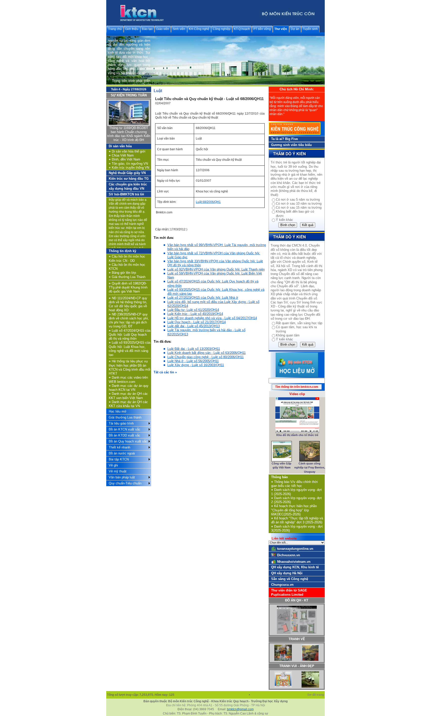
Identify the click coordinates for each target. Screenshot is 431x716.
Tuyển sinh (310, 29)
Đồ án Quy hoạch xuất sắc (128, 441)
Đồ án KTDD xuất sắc (124, 435)
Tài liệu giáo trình (121, 423)
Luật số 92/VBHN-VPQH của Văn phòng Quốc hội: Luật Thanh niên (216, 269)
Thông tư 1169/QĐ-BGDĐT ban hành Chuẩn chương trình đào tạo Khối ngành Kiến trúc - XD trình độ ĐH (128, 134)
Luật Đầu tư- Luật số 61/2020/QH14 (193, 310)
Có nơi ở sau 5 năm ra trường (298, 199)
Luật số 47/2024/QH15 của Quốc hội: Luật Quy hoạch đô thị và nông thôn (129, 335)
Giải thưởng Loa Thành (127, 277)
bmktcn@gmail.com (240, 709)
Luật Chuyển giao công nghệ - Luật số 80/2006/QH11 (205, 357)
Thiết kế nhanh (119, 447)
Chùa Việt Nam (121, 155)
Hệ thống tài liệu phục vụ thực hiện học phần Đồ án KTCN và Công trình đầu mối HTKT (129, 367)
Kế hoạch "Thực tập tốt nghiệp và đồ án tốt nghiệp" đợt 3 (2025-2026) (297, 520)
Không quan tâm (288, 335)
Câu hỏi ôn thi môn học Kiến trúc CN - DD (127, 258)
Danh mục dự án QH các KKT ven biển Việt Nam (128, 396)
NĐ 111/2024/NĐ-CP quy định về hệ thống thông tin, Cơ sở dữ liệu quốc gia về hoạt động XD (128, 304)
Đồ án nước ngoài (122, 453)
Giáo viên (162, 29)
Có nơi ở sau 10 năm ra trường (299, 203)
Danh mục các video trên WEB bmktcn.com (128, 379)
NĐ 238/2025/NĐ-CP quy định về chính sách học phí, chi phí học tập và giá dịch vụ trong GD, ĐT (129, 320)
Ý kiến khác (284, 220)
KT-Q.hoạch (242, 29)
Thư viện (280, 29)
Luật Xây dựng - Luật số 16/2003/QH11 (195, 365)
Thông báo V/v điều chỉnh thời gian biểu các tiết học (294, 484)
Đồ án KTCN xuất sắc (124, 429)
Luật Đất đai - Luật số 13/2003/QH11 (193, 349)
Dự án (295, 29)
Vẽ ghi (113, 465)
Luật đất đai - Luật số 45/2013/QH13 (193, 326)
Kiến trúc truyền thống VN (129, 167)
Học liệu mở (117, 411)
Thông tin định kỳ (122, 251)
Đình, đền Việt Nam (124, 159)
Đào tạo (147, 29)
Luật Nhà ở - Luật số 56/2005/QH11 (193, 361)
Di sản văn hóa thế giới (127, 151)
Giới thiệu (131, 29)
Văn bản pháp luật (122, 477)
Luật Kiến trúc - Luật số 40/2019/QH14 (195, 314)
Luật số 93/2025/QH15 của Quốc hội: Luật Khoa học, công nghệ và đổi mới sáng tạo (129, 349)
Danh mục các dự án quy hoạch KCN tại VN (128, 388)
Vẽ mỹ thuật (117, 471)
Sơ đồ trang (316, 695)
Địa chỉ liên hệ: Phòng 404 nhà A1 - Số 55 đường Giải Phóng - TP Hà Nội (215, 705)
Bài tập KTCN (119, 459)
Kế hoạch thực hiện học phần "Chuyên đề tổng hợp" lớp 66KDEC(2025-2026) (294, 510)
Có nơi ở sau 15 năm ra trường (299, 207)
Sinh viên (179, 29)
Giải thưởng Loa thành (125, 417)
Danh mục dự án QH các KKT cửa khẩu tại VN (128, 404)
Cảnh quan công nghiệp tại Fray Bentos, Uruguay (309, 467)
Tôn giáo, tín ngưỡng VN (128, 163)
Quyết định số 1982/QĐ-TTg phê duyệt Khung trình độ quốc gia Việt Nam (128, 287)
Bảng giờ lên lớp (122, 273)
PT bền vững (262, 29)
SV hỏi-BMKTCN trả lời (126, 194)
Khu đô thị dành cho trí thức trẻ (297, 434)
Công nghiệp (221, 29)
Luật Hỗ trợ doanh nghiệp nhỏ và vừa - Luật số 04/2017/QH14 (212, 318)
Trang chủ (115, 29)
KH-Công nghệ (199, 29)
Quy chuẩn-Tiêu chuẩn (125, 483)
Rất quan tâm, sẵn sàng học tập (299, 323)
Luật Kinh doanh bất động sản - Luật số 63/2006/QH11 (206, 353)
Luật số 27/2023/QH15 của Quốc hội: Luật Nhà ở (202, 297)
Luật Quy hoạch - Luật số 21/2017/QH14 (196, 322)
